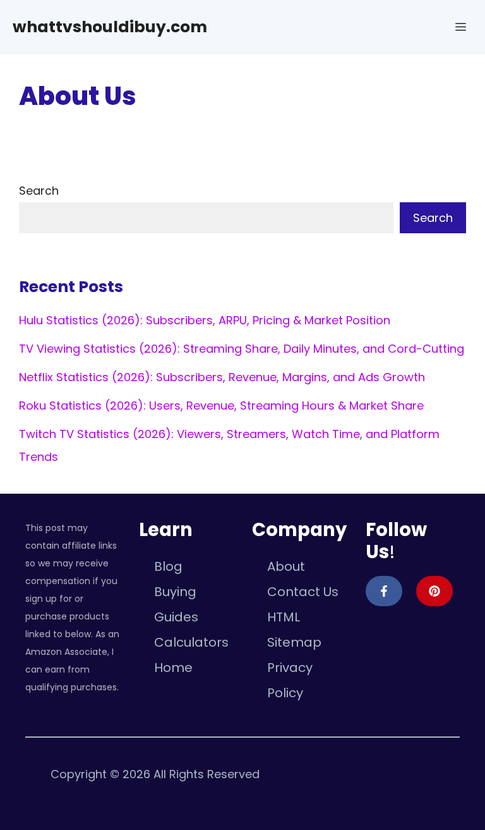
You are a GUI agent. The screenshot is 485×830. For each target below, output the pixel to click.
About (286, 566)
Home (173, 667)
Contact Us (302, 592)
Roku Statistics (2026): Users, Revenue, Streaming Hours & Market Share (221, 405)
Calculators (191, 642)
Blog (168, 566)
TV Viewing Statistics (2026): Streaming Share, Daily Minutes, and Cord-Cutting (241, 349)
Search (39, 190)
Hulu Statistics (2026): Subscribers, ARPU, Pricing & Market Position (204, 320)
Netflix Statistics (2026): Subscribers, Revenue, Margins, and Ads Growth (222, 377)
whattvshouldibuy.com (110, 27)
